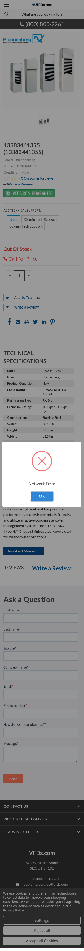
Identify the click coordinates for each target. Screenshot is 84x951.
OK (42, 496)
